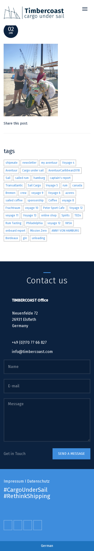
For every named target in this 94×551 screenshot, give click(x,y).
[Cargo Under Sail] (34, 13)
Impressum (14, 481)
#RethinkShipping (27, 496)
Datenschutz (38, 481)
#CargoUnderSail (25, 489)
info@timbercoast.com (32, 351)
